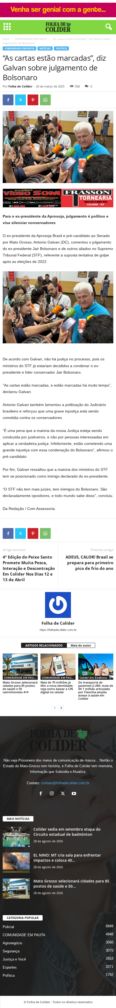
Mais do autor (81, 645)
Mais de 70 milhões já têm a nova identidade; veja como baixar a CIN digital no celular (56, 687)
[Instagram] (53, 794)
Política (61, 48)
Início (6, 39)
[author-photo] (58, 605)
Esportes (10, 967)
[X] (64, 794)
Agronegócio (12, 943)
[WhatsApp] (45, 99)
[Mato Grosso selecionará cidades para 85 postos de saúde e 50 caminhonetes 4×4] (20, 667)
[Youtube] (75, 794)
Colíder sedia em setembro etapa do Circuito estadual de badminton (67, 832)
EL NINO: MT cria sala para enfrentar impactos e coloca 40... (67, 858)
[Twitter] (20, 99)
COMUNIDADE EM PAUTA (31, 39)
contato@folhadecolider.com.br (65, 783)
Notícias (45, 48)
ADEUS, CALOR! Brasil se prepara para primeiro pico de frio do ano (89, 562)
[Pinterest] (33, 99)
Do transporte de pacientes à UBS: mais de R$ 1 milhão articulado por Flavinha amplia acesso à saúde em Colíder (95, 690)
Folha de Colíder (20, 86)
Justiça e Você (14, 959)
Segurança (11, 951)
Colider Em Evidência (93, 677)
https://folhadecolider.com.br (58, 629)
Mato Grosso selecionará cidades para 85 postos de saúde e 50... (71, 883)
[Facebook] (8, 99)
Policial (8, 927)
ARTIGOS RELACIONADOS (44, 645)
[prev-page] (54, 708)
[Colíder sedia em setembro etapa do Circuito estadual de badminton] (16, 837)
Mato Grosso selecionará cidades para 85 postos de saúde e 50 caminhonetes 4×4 (20, 687)
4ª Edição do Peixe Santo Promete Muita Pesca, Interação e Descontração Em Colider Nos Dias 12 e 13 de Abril (29, 568)
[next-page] (61, 708)
